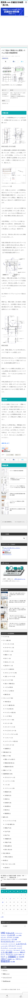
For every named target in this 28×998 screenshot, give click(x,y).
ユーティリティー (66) (8, 719)
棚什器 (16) (7, 694)
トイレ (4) (7, 784)
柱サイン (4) (8, 658)
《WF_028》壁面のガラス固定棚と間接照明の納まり (17, 601)
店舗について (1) (7, 770)
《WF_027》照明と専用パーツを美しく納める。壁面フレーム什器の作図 (17, 610)
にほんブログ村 (6, 550)
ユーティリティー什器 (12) (11, 741)
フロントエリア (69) (8, 698)
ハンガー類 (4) (8, 716)
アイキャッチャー (18, 933)
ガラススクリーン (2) (10, 777)
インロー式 (11, 935)
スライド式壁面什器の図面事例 (16, 470)
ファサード (3, 950)
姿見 (23, 954)
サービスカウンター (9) (10, 730)
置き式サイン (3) (9, 665)
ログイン (5, 970)
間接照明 (5, 961)
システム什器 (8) (9, 687)
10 (2, 902)
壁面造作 (20, 954)
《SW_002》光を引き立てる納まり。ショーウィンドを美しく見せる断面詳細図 (17, 617)
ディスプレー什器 (12, 948)
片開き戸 (4, 959)
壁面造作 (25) (8, 791)
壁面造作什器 (5, 58)
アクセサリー (3, 935)
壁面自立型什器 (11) (9, 763)
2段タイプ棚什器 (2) (9, 683)
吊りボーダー (10, 954)
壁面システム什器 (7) (10, 759)
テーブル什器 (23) (9, 708)
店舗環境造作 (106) (7, 773)
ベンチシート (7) (9, 737)
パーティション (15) (9, 788)
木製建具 (12, 957)
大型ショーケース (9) (10, 676)
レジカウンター (16, 952)
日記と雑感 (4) (6, 853)
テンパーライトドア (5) (10, 820)
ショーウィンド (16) (9, 781)
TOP (13, 875)
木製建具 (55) (8, 838)
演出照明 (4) (8, 806)
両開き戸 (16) (8, 828)
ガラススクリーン (6, 939)
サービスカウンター (8, 941)
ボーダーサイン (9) (9, 647)
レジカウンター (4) (9, 745)
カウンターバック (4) (10, 727)
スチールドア (12, 946)
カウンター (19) (8, 723)
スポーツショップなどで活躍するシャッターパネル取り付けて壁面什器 (17, 486)
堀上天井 (16, 954)
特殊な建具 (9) (8, 846)
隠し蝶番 (12, 961)
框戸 (17, 956)
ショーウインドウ (11, 943)
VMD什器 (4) (8, 701)
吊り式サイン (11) (9, 651)
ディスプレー (4, 948)
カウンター (3, 937)
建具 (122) (5, 817)
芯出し (13, 959)
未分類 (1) (5, 860)
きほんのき (10, 933)
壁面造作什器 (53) (9, 766)
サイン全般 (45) (7, 640)
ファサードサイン (9, 950)
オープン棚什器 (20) (9, 705)
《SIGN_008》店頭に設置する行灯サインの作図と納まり (17, 595)
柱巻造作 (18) (8, 802)
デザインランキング (6, 554)
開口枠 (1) (7, 810)
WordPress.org (6, 981)
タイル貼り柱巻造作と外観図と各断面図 (8, 521)
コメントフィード (7, 977)
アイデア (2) (6, 636)
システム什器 (18, 941)
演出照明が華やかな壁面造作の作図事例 (17, 509)
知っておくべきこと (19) (9, 864)
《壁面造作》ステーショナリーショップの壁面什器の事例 (17, 479)
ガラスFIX (9, 937)
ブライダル (23, 950)
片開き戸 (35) (8, 842)
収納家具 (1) (8, 748)
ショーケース (21, 944)
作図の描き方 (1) (7, 752)
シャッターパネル (4, 943)
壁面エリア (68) (7, 755)
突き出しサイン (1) (9, 662)
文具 (6, 956)
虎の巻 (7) (7, 867)
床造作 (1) (7, 799)
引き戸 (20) (7, 831)
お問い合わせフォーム (19, 579)
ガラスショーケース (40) (11, 672)
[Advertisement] (14, 31)
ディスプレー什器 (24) (10, 712)
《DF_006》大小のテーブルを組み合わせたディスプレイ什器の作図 (17, 625)
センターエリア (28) (8, 680)
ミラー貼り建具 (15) (9, 824)
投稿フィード (6, 973)
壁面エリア (17, 454)
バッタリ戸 (19, 948)
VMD (3, 933)
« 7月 (2, 916)
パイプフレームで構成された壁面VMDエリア (17, 502)
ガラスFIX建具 (16, 937)
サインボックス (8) (9, 644)
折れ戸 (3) (7, 835)
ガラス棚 (14, 939)
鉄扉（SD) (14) (8, 849)
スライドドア (19, 946)
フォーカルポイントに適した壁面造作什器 (21, 521)
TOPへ (21, 996)
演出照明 (21, 956)
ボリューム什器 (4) (9, 690)
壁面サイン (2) (8, 654)
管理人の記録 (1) (9, 856)
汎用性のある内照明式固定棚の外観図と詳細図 (17, 494)
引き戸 (3, 957)
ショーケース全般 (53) (8, 669)
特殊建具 (9, 959)
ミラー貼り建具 (6, 952)
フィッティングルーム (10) (11, 734)
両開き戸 (22, 952)
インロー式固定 (10, 454)
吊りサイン (3, 954)
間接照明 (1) (8, 813)
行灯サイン (19, 959)
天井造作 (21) (8, 795)
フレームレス (16, 950)
